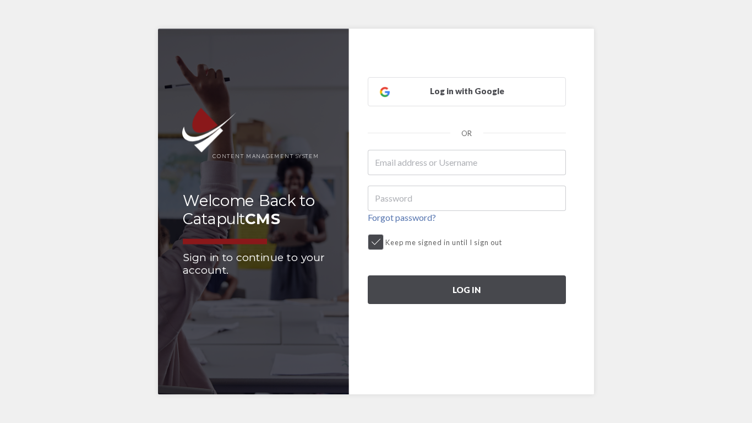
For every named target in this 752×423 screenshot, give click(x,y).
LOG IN (467, 290)
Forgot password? (402, 217)
